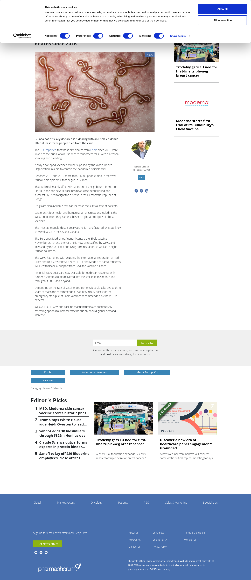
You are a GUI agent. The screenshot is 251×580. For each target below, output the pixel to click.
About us (133, 532)
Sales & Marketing (176, 502)
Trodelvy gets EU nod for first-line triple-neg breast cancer (196, 71)
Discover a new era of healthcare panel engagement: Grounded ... (186, 444)
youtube (36, 552)
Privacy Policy (159, 546)
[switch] (98, 36)
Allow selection (222, 20)
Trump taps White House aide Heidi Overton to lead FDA (61, 424)
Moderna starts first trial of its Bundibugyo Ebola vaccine (195, 125)
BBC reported (48, 150)
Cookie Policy (160, 539)
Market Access (66, 502)
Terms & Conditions (194, 532)
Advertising (135, 539)
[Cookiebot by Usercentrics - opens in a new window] (22, 36)
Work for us (190, 539)
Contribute (158, 532)
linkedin (41, 552)
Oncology (96, 502)
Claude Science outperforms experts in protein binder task (63, 446)
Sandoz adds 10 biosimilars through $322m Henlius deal (63, 433)
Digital (37, 502)
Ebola (93, 150)
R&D (146, 502)
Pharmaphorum (60, 568)
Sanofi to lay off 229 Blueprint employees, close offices (64, 455)
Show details (178, 35)
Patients (123, 502)
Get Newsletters (48, 544)
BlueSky (46, 552)
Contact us (135, 546)
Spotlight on (210, 502)
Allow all (222, 9)
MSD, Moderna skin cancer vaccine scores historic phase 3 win (63, 413)
